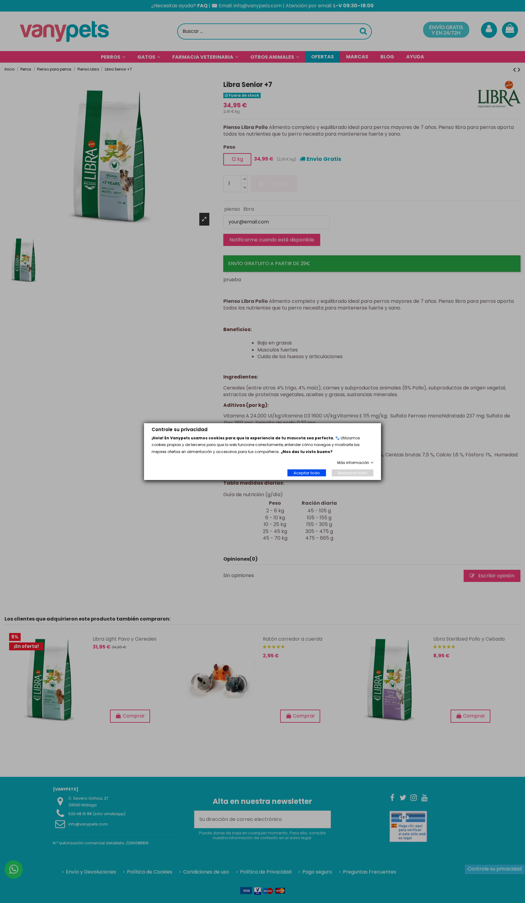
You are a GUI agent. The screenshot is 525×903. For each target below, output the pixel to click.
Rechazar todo (352, 473)
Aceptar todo (306, 473)
